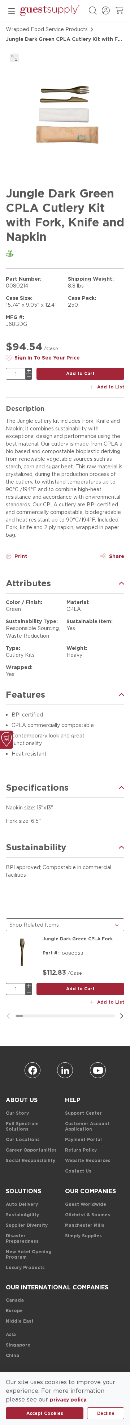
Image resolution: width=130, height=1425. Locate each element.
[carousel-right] (121, 1015)
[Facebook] (32, 1070)
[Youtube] (98, 1070)
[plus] (29, 371)
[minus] (29, 377)
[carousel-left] (8, 1015)
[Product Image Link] (22, 952)
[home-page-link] (49, 10)
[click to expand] (14, 58)
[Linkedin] (65, 1070)
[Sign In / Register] (105, 10)
